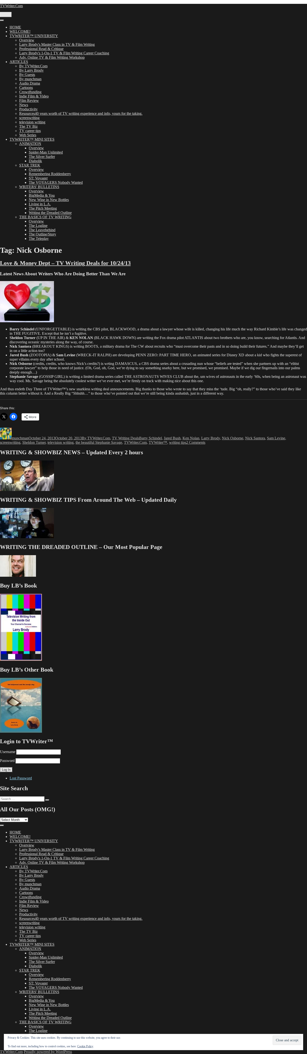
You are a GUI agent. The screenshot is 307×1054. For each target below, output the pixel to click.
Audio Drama (29, 83)
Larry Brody (210, 438)
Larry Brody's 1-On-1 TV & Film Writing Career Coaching (64, 53)
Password (7, 761)
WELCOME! (20, 31)
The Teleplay (39, 238)
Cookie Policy (85, 1046)
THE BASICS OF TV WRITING (45, 217)
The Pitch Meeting (43, 208)
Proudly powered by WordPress (48, 1052)
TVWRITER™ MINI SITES (32, 139)
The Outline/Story (42, 234)
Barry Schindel (150, 438)
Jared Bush (172, 438)
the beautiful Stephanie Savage (99, 442)
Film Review (29, 100)
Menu (6, 14)
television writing (32, 122)
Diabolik (35, 161)
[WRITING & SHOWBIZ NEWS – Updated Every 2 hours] (27, 490)
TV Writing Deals (125, 438)
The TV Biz (28, 126)
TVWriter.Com (11, 6)
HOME (15, 27)
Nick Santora (255, 438)
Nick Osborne (232, 438)
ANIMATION (30, 144)
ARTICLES (19, 62)
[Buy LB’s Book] (21, 659)
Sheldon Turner (34, 442)
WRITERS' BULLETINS (39, 187)
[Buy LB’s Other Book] (21, 731)
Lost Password (21, 778)
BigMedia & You (42, 195)
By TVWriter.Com (33, 66)
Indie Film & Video (34, 96)
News (23, 105)
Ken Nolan (191, 438)
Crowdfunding (30, 92)
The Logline (38, 226)
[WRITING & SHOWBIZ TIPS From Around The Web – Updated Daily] (27, 537)
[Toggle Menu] (2, 20)
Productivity (28, 109)
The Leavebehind (42, 230)
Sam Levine (276, 438)
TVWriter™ (158, 442)
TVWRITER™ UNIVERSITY (34, 36)
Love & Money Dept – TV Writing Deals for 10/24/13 (65, 263)
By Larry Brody (31, 70)
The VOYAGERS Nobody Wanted (56, 182)
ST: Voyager (38, 178)
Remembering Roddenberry (50, 174)
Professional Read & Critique (41, 49)
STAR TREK (29, 165)
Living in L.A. (40, 204)
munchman (20, 438)
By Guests (27, 75)
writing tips (177, 442)
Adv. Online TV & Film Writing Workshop (52, 57)
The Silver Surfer (42, 157)
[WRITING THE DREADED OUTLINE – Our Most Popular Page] (18, 575)
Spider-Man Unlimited (46, 152)
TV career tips (30, 131)
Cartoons (26, 88)
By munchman (30, 79)
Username (7, 752)
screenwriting (29, 118)
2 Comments (195, 442)
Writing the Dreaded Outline (50, 213)
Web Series (27, 135)
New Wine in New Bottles (49, 200)
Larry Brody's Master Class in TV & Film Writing (57, 44)
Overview (26, 40)
